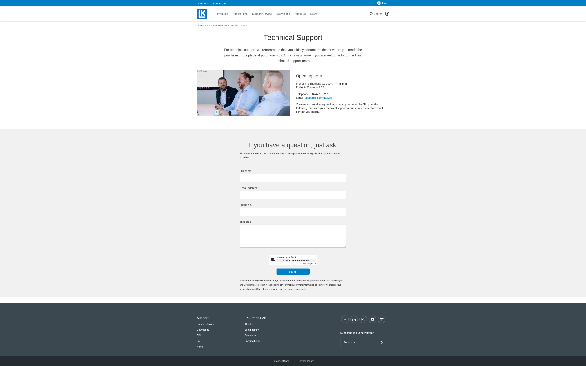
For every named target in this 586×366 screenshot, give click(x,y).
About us (249, 324)
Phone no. (246, 204)
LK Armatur (202, 25)
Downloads (283, 13)
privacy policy (300, 289)
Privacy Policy (306, 361)
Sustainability (252, 329)
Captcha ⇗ (309, 264)
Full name (245, 171)
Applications (240, 13)
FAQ (199, 341)
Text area (245, 221)
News (313, 13)
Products (222, 13)
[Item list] (387, 14)
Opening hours (252, 341)
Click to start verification (296, 260)
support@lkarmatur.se (318, 97)
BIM (199, 335)
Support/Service (262, 13)
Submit (293, 271)
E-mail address (248, 187)
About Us (300, 13)
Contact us (250, 335)
